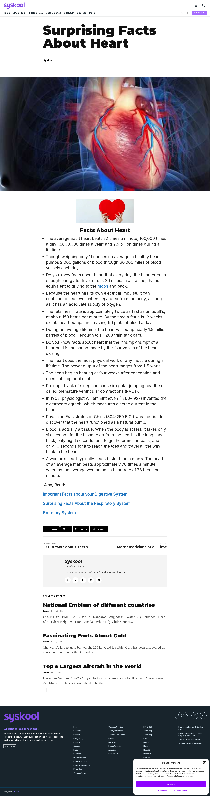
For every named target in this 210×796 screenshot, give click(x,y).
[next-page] (49, 690)
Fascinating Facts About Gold (84, 635)
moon (103, 286)
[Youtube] (99, 580)
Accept (171, 784)
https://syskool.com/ (74, 566)
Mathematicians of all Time (142, 547)
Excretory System (59, 512)
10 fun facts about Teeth (65, 547)
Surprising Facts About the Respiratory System (87, 503)
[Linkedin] (83, 580)
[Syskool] (52, 5)
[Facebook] (68, 580)
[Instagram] (75, 580)
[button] (204, 762)
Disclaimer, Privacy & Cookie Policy (172, 791)
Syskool (49, 60)
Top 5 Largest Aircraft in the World (92, 666)
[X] (91, 580)
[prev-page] (45, 690)
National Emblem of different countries (99, 605)
